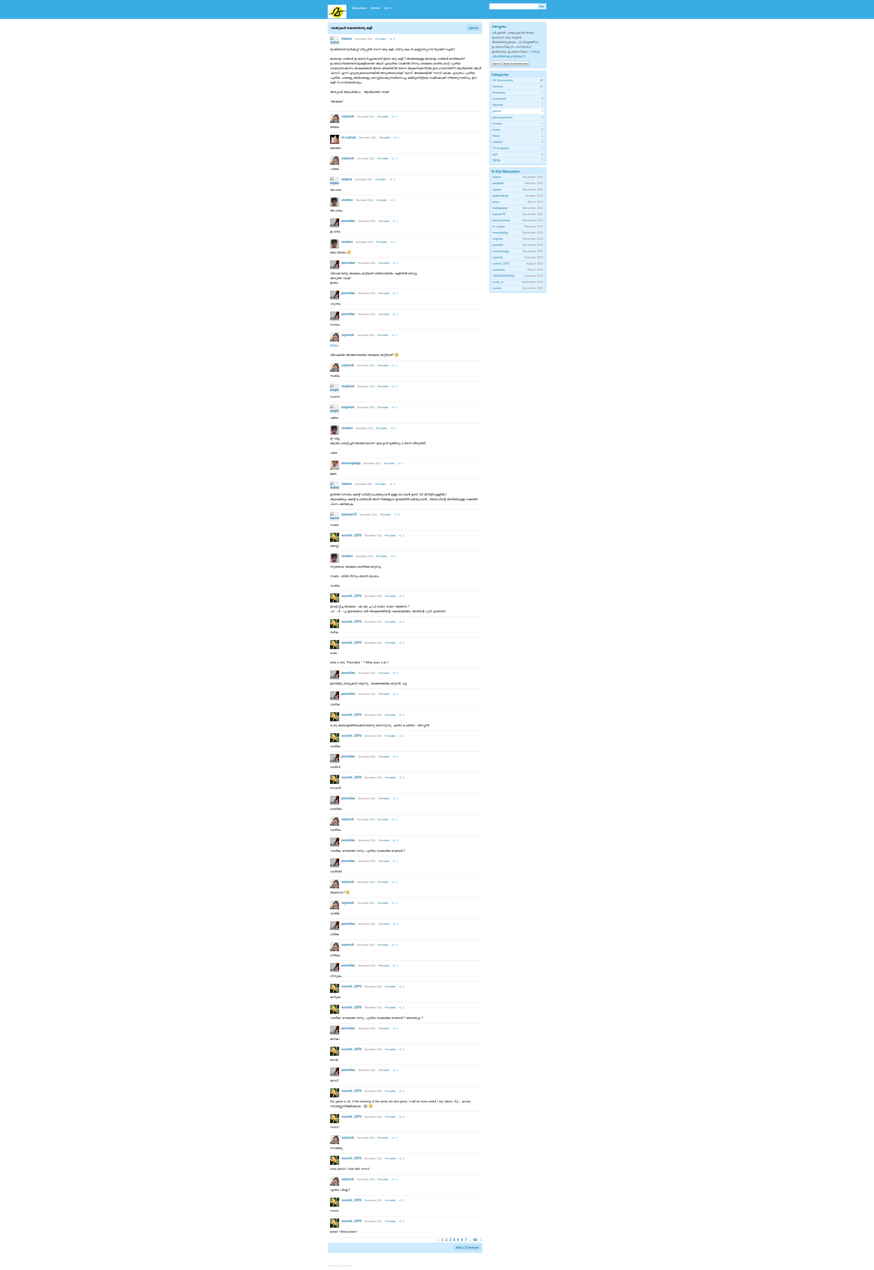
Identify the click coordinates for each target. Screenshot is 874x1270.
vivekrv (347, 200)
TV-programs (501, 148)
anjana (346, 179)
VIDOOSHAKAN (503, 276)
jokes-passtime (503, 117)
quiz (495, 154)
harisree (498, 105)
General (498, 86)
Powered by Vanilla (340, 1265)
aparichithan (500, 195)
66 (475, 1240)
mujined (347, 386)
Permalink (380, 39)
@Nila (334, 345)
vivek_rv (498, 282)
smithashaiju (501, 251)
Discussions (359, 8)
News (496, 136)
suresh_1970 (351, 535)
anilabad (498, 183)
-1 (394, 39)
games (473, 28)
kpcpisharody (501, 220)
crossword (499, 98)
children (498, 142)
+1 (390, 39)
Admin (346, 39)
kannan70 (349, 514)
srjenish (347, 116)
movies (497, 123)
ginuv (496, 202)
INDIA (497, 160)
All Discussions (503, 80)
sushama (499, 269)
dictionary (499, 92)
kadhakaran (500, 208)
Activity (375, 8)
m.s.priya (348, 137)
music (497, 129)
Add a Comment (467, 1247)
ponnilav (348, 221)
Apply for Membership (515, 63)
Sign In (387, 8)
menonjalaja (351, 463)
